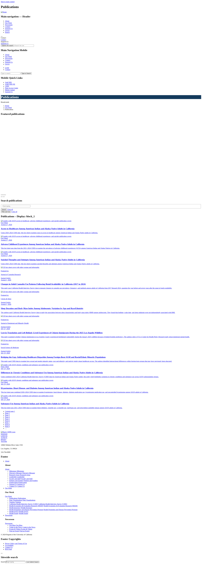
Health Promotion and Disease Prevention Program (26, 510)
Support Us (9, 28)
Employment (13, 482)
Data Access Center (11, 88)
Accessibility (9, 545)
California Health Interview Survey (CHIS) (23, 504)
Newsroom (8, 25)
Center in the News (15, 527)
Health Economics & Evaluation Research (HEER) (26, 506)
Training (12, 502)
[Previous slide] (2, 196)
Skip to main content (8, 2)
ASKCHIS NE (10, 84)
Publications (13, 498)
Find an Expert (14, 531)
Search (7, 32)
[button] (2, 194)
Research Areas (14, 475)
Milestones (12, 471)
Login (7, 68)
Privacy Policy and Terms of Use (16, 543)
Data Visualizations (15, 500)
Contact (7, 27)
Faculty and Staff (15, 479)
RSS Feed (8, 549)
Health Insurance (15, 508)
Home (7, 106)
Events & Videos (15, 529)
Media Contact (10, 90)
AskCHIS (8, 82)
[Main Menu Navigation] (2, 36)
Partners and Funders (16, 480)
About (7, 21)
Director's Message (15, 473)
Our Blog (12, 525)
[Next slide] (4, 196)
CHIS (7, 86)
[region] (101, 39)
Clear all (10, 209)
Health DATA (14, 511)
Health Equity (14, 513)
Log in (7, 30)
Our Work (8, 23)
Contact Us (13, 486)
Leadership (13, 477)
